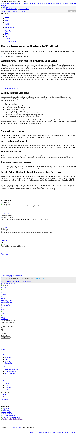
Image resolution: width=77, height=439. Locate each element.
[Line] (3, 417)
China (51, 3)
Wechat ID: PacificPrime (15, 419)
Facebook (7, 410)
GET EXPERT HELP (24, 282)
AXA (2, 313)
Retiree (3, 298)
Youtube (10, 413)
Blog (6, 36)
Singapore (12, 3)
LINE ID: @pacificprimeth (14, 417)
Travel (7, 385)
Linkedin (7, 408)
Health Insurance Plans (8, 283)
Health (3, 366)
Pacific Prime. (17, 427)
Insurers (7, 34)
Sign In (23, 11)
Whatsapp (12, 415)
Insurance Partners (6, 302)
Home (3, 354)
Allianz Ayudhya (6, 305)
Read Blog (4, 254)
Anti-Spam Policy (70, 432)
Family (3, 291)
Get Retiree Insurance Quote (10, 88)
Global (24, 3)
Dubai (61, 3)
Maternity (4, 294)
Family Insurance (10, 377)
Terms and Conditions (45, 432)
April (2, 309)
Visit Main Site (5, 240)
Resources (8, 38)
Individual (4, 287)
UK (68, 3)
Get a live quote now (9, 41)
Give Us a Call (5, 214)
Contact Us (8, 363)
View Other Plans (6, 300)
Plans (6, 33)
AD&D (7, 389)
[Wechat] (4, 419)
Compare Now (6, 337)
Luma (3, 317)
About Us (8, 31)
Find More (4, 319)
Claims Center (5, 11)
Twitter (9, 412)
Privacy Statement (58, 432)
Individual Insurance (11, 370)
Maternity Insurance (11, 371)
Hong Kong (39, 3)
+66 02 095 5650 (11, 9)
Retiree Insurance (10, 373)
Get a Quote (5, 192)
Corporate (15, 11)
